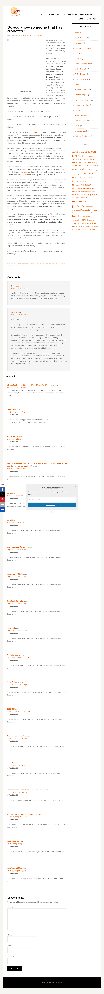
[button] (52, 487)
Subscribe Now (52, 505)
